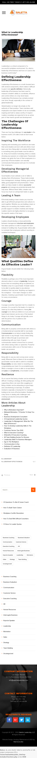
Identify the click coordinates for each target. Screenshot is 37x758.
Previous (7, 475)
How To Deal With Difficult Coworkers (16, 519)
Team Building (22, 559)
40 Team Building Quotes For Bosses (16, 437)
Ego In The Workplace (11, 442)
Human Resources (8, 550)
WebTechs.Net (18, 742)
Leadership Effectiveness (12, 461)
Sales (4, 559)
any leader (27, 132)
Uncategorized (7, 564)
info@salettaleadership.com (18, 680)
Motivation (30, 555)
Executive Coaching (8, 546)
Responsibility (6, 364)
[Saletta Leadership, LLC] (18, 12)
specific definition (17, 89)
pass (6, 371)
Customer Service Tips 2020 (13, 430)
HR (19, 546)
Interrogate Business (23, 550)
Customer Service (21, 542)
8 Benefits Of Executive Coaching (15, 435)
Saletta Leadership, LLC (27, 732)
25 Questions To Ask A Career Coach (16, 502)
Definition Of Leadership (12, 446)
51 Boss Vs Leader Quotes (12, 524)
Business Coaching (8, 537)
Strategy (12, 559)
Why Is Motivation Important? (14, 410)
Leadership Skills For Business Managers (18, 439)
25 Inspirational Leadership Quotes (16, 419)
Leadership (7, 459)
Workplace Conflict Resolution (13, 513)
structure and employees (25, 223)
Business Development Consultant (15, 417)
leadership (23, 281)
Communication (7, 333)
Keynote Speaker (8, 555)
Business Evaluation (24, 537)
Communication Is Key (11, 444)
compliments (14, 371)
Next (31, 475)
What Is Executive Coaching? (14, 433)
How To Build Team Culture (12, 508)
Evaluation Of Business (12, 449)
